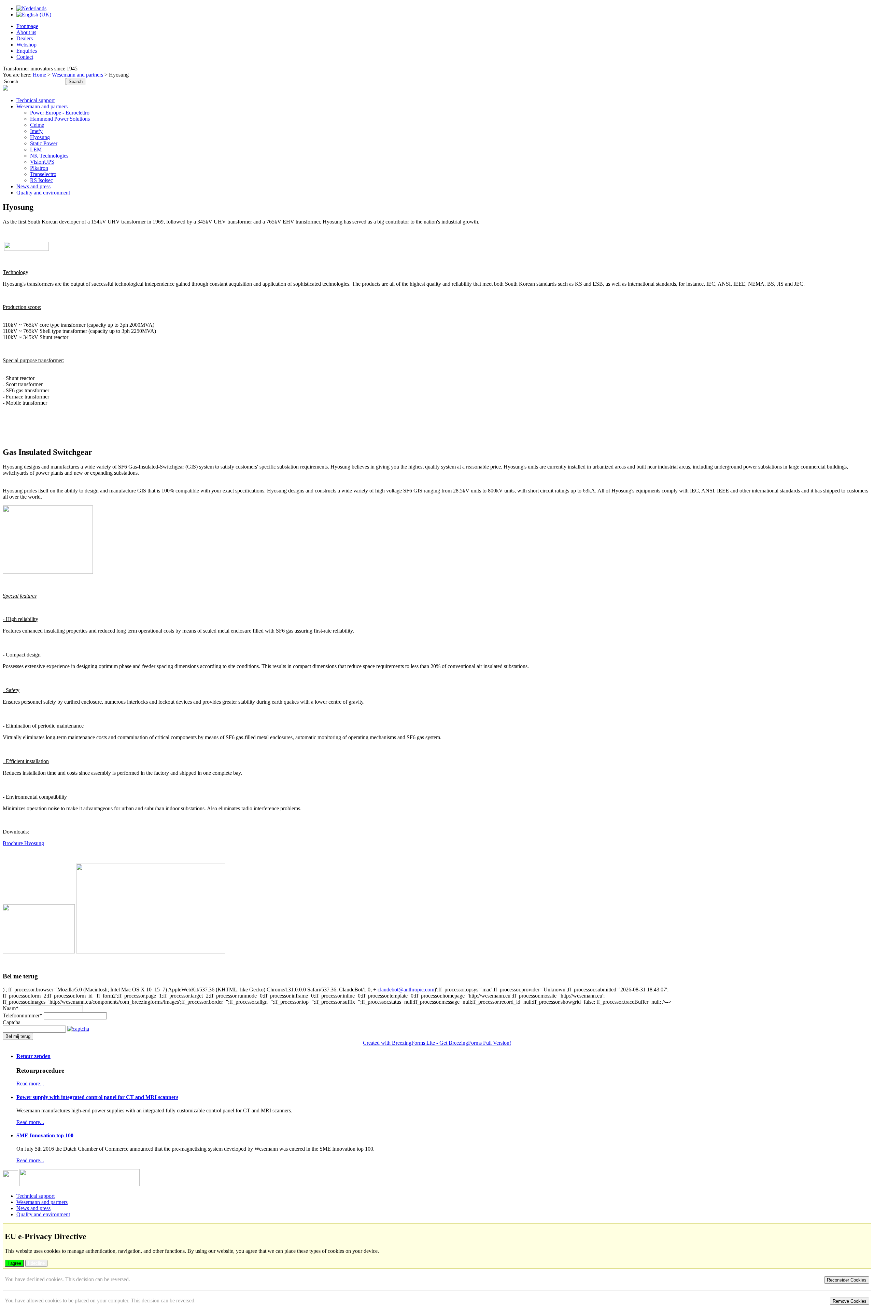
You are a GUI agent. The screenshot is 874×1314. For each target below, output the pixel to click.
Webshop (26, 45)
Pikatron (39, 168)
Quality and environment (43, 192)
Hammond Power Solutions (60, 119)
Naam (10, 1008)
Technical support (35, 100)
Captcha (11, 1022)
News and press (33, 186)
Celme (37, 125)
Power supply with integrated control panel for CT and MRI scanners (97, 1097)
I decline (36, 1263)
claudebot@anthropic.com (406, 989)
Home (39, 75)
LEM (36, 149)
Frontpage (27, 26)
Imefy (36, 131)
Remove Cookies (849, 1301)
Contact (24, 57)
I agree (14, 1263)
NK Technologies (49, 156)
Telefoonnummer (22, 1015)
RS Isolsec (41, 180)
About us (26, 32)
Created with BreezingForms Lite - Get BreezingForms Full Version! (437, 1043)
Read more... (30, 1083)
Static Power (43, 143)
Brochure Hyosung (23, 843)
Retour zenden (33, 1056)
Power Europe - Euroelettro (59, 113)
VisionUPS (42, 162)
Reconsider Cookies (846, 1280)
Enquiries (26, 51)
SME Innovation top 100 (44, 1135)
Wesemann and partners (77, 75)
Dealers (24, 38)
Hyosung (40, 137)
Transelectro (43, 174)
